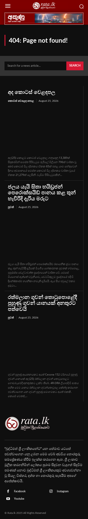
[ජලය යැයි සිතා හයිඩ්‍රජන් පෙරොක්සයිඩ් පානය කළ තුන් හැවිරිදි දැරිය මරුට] (44, 235)
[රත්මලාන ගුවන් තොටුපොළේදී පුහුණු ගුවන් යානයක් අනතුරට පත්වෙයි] (44, 346)
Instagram (63, 491)
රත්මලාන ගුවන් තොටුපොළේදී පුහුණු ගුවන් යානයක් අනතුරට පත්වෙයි (42, 303)
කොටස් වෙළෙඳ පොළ (21, 100)
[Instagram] (51, 491)
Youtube (19, 498)
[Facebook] (8, 491)
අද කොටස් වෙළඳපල (31, 92)
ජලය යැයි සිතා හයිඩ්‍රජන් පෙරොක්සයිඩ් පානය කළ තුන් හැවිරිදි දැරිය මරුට (42, 192)
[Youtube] (8, 499)
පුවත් (11, 207)
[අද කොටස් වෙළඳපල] (44, 129)
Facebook (19, 491)
